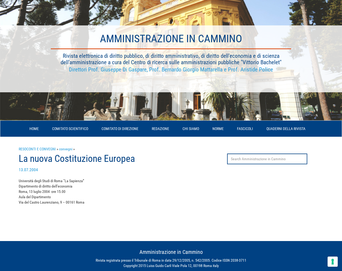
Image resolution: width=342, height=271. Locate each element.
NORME (218, 129)
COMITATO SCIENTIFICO (70, 129)
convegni (65, 149)
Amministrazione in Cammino (171, 38)
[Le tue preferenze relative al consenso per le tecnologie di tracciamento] (333, 262)
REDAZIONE (160, 129)
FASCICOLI (245, 129)
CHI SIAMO (190, 129)
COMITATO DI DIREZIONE (120, 129)
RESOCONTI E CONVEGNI (37, 149)
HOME (34, 129)
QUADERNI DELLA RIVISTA (285, 129)
